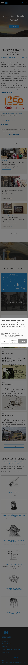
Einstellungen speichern (14, 341)
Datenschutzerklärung (5, 329)
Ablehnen (5, 341)
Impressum (18, 344)
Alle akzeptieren (22, 341)
